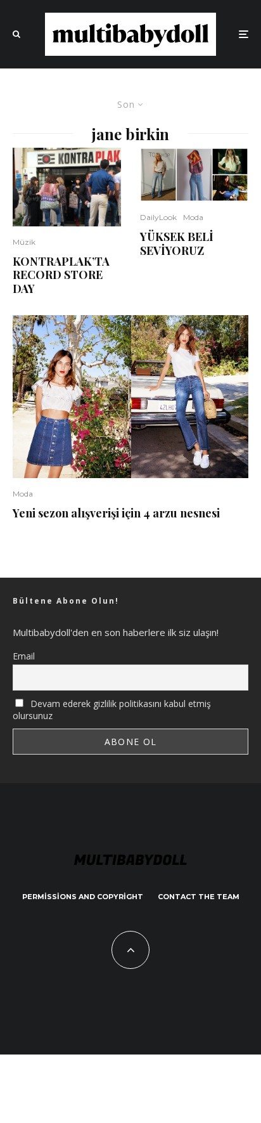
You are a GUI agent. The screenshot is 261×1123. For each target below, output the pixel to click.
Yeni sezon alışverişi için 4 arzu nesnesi (116, 514)
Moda (193, 217)
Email (24, 656)
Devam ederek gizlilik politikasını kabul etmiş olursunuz (112, 710)
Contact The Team (198, 896)
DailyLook (158, 217)
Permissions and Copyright (82, 896)
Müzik (24, 242)
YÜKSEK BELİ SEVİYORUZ (176, 243)
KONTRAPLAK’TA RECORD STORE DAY (61, 275)
